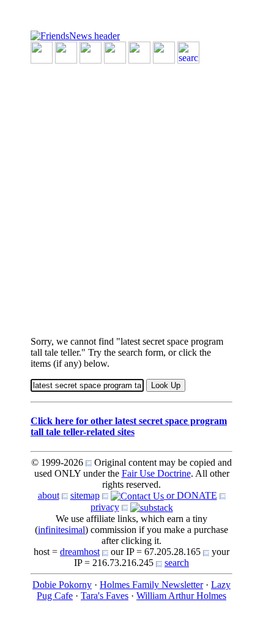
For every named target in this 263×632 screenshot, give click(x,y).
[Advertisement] (131, 195)
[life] (164, 51)
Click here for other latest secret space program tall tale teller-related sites (129, 426)
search (177, 562)
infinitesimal (61, 529)
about (48, 495)
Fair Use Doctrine (156, 473)
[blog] (66, 51)
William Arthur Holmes (181, 595)
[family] (139, 51)
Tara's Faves (104, 595)
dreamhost (80, 551)
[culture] (91, 51)
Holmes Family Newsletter (151, 584)
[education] (115, 51)
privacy (105, 507)
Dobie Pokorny (62, 584)
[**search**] (188, 51)
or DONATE (190, 495)
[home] (75, 35)
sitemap (85, 495)
